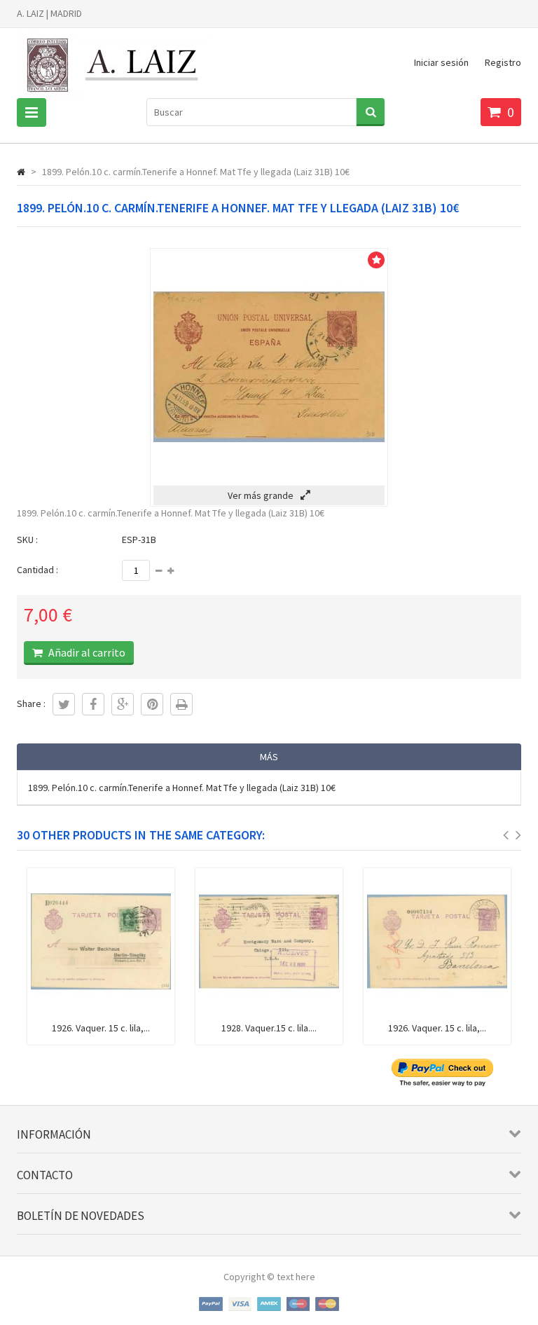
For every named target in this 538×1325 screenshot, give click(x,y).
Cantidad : (37, 569)
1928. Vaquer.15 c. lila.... (269, 1028)
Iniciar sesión (441, 62)
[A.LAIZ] (114, 98)
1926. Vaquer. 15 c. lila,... (101, 1028)
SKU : (27, 539)
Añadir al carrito (85, 652)
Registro (503, 62)
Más (269, 756)
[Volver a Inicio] (21, 171)
